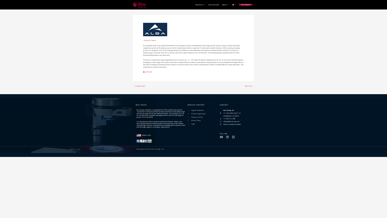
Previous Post (139, 86)
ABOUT (224, 5)
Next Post (249, 86)
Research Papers (150, 40)
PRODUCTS (199, 5)
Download (148, 72)
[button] (245, 5)
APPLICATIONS (213, 5)
